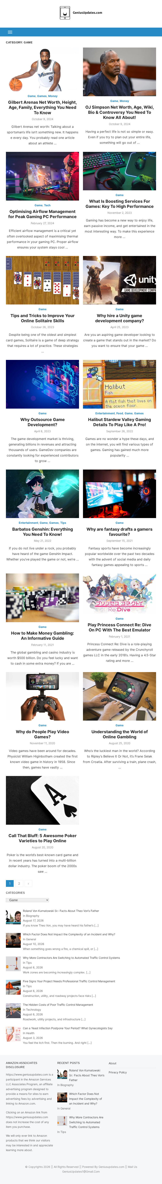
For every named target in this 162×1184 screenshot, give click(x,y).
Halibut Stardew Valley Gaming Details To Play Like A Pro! (119, 422)
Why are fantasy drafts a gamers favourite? (120, 532)
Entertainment (105, 413)
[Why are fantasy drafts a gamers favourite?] (119, 494)
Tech (47, 205)
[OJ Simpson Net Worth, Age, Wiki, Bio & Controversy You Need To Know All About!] (119, 72)
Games (42, 96)
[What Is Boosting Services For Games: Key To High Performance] (119, 171)
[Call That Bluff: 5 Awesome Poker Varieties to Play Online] (42, 800)
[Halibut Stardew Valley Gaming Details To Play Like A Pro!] (119, 384)
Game (32, 96)
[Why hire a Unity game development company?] (119, 280)
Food (119, 413)
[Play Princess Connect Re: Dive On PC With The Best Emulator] (119, 593)
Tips (63, 522)
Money (52, 96)
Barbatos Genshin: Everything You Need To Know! (42, 532)
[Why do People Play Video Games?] (42, 696)
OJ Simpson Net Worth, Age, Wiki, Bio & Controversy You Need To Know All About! (119, 112)
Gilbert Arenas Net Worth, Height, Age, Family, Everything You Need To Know (42, 107)
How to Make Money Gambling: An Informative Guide (42, 636)
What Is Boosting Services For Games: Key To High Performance (120, 204)
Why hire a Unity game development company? (119, 318)
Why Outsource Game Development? (42, 422)
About (112, 1063)
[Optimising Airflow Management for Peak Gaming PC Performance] (42, 176)
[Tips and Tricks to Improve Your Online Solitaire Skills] (42, 280)
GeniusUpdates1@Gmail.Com (81, 1171)
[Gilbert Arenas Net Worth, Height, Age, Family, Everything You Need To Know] (42, 69)
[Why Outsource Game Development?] (42, 384)
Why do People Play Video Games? (42, 734)
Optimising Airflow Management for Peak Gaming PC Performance (42, 214)
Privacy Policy (118, 1072)
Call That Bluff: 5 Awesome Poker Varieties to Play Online (42, 838)
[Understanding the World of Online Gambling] (119, 696)
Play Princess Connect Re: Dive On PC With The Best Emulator (119, 627)
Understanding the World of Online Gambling (119, 734)
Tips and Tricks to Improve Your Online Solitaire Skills (42, 318)
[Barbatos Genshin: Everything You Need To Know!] (42, 494)
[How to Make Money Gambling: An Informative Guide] (42, 597)
